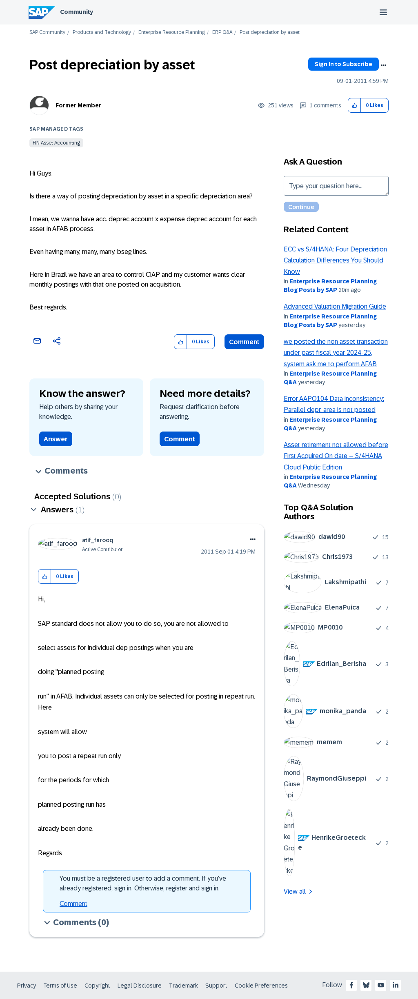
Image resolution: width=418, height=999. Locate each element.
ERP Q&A (222, 32)
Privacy (26, 985)
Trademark (183, 985)
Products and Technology (102, 32)
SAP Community (47, 32)
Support (216, 985)
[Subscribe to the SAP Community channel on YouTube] (381, 985)
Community (76, 12)
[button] (354, 105)
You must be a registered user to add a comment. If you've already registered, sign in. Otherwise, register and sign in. (143, 883)
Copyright (97, 985)
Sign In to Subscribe (343, 64)
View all (295, 891)
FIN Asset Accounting (56, 143)
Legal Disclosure (140, 985)
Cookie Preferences (261, 985)
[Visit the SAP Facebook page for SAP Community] (351, 985)
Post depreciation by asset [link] (270, 32)
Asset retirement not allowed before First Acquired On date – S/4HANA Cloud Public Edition (336, 456)
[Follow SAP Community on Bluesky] (366, 985)
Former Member (78, 105)
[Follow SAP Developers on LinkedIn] (395, 985)
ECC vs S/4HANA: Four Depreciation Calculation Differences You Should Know (335, 260)
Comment (244, 341)
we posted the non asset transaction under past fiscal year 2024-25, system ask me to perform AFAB (336, 352)
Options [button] (383, 65)
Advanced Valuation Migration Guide (335, 306)
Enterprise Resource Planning (171, 32)
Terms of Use (60, 985)
